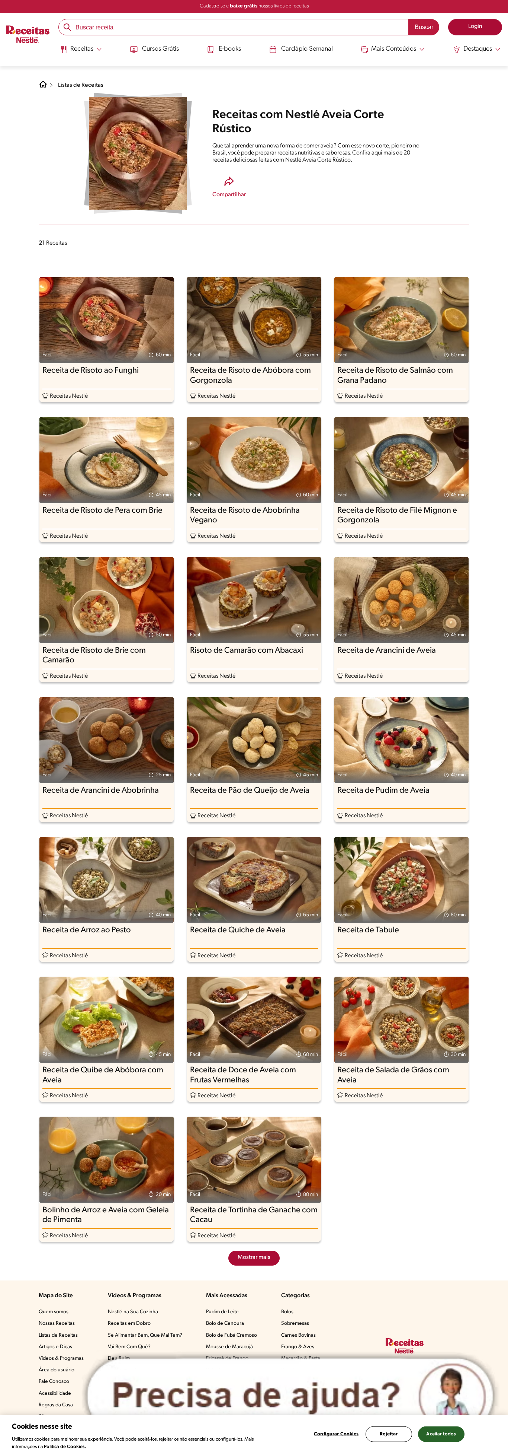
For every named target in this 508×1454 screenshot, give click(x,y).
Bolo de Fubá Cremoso (231, 1335)
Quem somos (53, 1312)
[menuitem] (80, 52)
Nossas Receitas (57, 1323)
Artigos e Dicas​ (55, 1347)
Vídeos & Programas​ (61, 1358)
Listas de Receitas (80, 85)
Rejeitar (389, 1434)
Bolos (287, 1312)
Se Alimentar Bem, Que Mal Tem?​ (145, 1335)
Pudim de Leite (222, 1312)
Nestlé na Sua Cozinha (133, 1312)
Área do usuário (56, 1370)
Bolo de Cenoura (225, 1323)
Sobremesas (295, 1323)
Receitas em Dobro (129, 1323)
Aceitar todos (441, 1434)
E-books (230, 49)
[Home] (43, 87)
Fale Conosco (54, 1381)
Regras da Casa (56, 1405)
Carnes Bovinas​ (298, 1335)
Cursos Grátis (160, 49)
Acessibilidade (55, 1393)
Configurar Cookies (336, 1434)
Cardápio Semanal (307, 49)
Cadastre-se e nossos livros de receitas (254, 6)
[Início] (27, 35)
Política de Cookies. (65, 1446)
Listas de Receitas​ (58, 1335)
